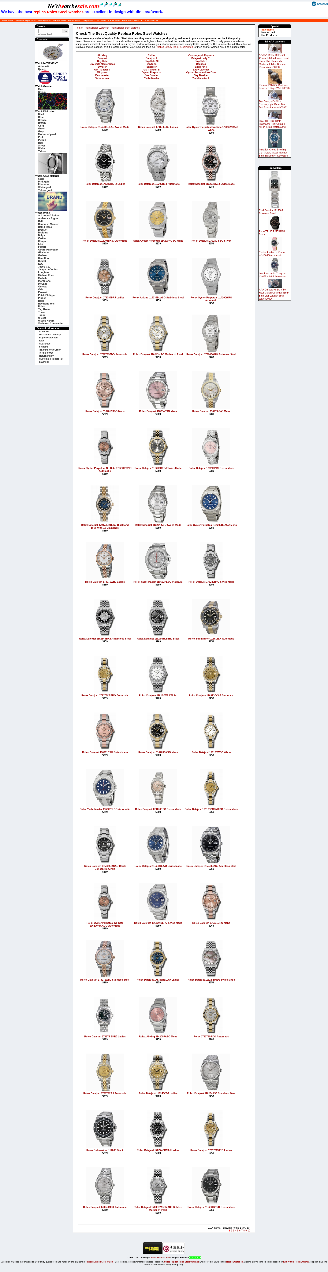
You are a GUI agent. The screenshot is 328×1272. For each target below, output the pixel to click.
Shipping (43, 346)
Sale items (267, 29)
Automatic (44, 66)
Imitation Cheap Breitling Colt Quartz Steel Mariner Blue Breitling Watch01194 (273, 152)
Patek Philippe (46, 295)
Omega (42, 286)
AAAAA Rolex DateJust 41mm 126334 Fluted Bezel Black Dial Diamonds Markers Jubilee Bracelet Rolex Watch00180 (274, 61)
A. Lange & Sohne (48, 215)
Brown (42, 122)
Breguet (42, 229)
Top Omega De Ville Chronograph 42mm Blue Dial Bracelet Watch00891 (273, 104)
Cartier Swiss (114, 20)
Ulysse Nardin (46, 320)
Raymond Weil (46, 303)
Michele (42, 278)
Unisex (42, 92)
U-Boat (42, 317)
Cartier (42, 238)
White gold (44, 187)
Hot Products (269, 35)
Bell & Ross (45, 226)
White (41, 148)
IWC (40, 263)
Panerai (42, 292)
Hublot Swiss (74, 20)
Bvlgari (42, 235)
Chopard (43, 241)
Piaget (42, 298)
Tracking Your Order (50, 349)
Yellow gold (45, 190)
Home (79, 28)
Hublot (42, 261)
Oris (40, 289)
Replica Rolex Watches (96, 28)
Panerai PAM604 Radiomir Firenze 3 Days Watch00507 (274, 87)
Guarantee (44, 343)
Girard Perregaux (48, 249)
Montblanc (44, 280)
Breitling (43, 232)
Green (41, 128)
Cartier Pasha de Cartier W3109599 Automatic (272, 254)
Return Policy (46, 356)
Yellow (42, 151)
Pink (40, 137)
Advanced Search (45, 34)
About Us (44, 331)
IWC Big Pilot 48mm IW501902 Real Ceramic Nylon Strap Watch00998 (272, 123)
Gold (41, 125)
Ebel (40, 244)
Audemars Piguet (48, 218)
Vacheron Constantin (50, 323)
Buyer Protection (48, 337)
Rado (41, 300)
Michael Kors (46, 275)
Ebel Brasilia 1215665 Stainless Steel (271, 212)
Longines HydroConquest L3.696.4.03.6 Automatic (272, 275)
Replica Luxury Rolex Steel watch (174, 46)
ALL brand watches (149, 20)
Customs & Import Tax (51, 359)
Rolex (41, 306)
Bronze (42, 120)
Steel (41, 178)
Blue (40, 117)
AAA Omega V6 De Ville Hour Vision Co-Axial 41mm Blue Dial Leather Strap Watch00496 (274, 294)
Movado (42, 283)
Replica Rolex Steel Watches (125, 28)
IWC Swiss (101, 20)
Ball (40, 221)
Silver (41, 145)
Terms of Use (46, 352)
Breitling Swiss (45, 20)
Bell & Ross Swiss (130, 20)
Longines (43, 272)
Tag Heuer (44, 309)
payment (44, 362)
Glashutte (43, 252)
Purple (42, 140)
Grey (41, 131)
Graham (42, 255)
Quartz (42, 69)
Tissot (41, 312)
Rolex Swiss (7, 20)
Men (40, 89)
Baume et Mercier (48, 224)
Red (40, 142)
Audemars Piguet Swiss (26, 20)
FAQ (41, 340)
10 (248, 1230)
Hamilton (43, 258)
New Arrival (268, 32)
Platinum (43, 184)
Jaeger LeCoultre (48, 269)
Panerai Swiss (59, 20)
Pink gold (44, 181)
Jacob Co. (44, 266)
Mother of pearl (47, 134)
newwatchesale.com (160, 1257)
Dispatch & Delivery (50, 334)
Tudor (41, 315)
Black (41, 114)
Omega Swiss (88, 20)
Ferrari (42, 246)
